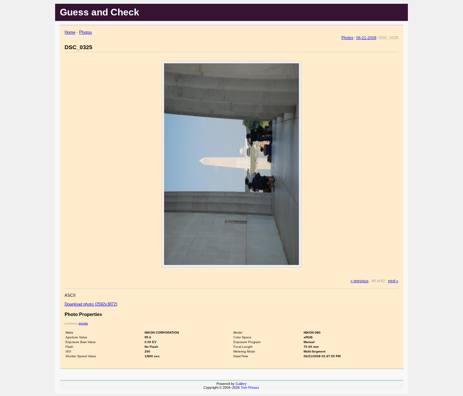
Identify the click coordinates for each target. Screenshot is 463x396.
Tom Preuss (250, 387)
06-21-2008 (366, 38)
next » (393, 281)
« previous (360, 281)
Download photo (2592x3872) (91, 304)
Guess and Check (99, 12)
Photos (85, 32)
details (83, 323)
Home (70, 32)
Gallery (241, 384)
